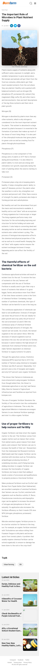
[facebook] (19, 25)
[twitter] (15, 25)
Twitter (27, 660)
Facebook (20, 660)
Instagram (13, 660)
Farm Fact (5, 10)
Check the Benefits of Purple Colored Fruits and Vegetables (11, 615)
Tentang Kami (17, 662)
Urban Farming (9, 564)
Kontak (10, 662)
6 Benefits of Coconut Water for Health (12, 600)
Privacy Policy (28, 662)
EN (20, 564)
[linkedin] (11, 25)
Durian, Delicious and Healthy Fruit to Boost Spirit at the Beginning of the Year (12, 587)
